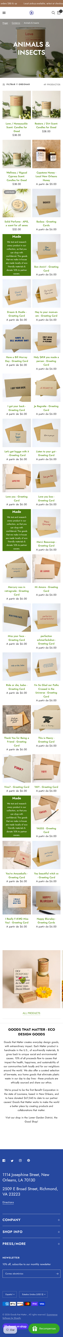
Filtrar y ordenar (18, 84)
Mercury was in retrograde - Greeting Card (17, 591)
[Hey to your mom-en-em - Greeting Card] (46, 293)
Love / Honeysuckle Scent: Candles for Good (17, 127)
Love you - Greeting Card (17, 498)
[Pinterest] (31, 1160)
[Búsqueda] (53, 13)
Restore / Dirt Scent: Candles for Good (46, 125)
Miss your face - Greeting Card (16, 638)
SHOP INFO (13, 1231)
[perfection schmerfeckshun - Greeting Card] (46, 617)
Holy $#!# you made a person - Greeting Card (46, 361)
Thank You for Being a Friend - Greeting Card (16, 741)
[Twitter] (14, 1160)
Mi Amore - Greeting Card (46, 589)
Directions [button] (8, 1202)
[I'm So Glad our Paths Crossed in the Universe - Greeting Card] (46, 666)
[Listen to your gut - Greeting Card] (46, 433)
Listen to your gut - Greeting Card (46, 453)
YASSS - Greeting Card (46, 830)
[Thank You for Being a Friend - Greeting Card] (17, 719)
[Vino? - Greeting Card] (17, 768)
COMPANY (12, 1219)
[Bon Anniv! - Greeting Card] (46, 248)
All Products (31, 1013)
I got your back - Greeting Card (17, 408)
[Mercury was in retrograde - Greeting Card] (17, 568)
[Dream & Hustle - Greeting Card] (17, 293)
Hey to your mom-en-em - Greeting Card (46, 314)
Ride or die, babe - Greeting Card (16, 687)
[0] (58, 13)
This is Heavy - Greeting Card (46, 740)
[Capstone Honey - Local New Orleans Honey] (46, 154)
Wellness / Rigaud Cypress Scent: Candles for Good (16, 176)
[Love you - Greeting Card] (17, 478)
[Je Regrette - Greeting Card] (46, 388)
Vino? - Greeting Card (16, 787)
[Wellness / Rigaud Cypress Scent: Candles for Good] (17, 154)
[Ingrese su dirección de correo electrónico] (57, 1274)
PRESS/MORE (14, 1243)
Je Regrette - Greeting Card (46, 408)
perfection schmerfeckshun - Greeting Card (46, 640)
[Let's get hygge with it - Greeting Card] (17, 433)
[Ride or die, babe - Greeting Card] (17, 666)
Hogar (5, 22)
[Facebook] (6, 1160)
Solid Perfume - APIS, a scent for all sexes (17, 223)
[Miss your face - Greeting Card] (17, 617)
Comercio (16, 22)
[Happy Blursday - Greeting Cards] (46, 900)
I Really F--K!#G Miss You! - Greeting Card (16, 921)
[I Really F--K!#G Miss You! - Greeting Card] (17, 900)
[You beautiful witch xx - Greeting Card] (46, 855)
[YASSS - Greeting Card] (46, 810)
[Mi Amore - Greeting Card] (46, 568)
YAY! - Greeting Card (46, 787)
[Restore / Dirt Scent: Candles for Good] (46, 105)
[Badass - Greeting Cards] (46, 203)
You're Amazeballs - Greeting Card (17, 875)
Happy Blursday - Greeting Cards (46, 921)
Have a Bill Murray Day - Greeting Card (16, 359)
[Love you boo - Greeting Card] (46, 478)
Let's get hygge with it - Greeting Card (17, 453)
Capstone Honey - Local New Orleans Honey (46, 176)
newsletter (45, 1264)
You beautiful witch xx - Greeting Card (46, 875)
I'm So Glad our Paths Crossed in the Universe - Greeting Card (46, 690)
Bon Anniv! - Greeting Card (46, 268)
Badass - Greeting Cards (46, 223)
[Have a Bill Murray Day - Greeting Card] (17, 339)
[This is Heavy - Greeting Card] (46, 719)
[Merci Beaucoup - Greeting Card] (46, 523)
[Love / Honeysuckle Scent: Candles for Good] (17, 105)
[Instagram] (22, 1160)
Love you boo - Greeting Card (46, 498)
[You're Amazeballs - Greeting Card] (17, 855)
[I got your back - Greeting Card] (17, 388)
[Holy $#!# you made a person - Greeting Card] (46, 339)
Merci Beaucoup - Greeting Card (46, 544)
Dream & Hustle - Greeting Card (16, 314)
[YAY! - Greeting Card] (46, 768)
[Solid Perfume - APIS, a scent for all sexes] (17, 203)
